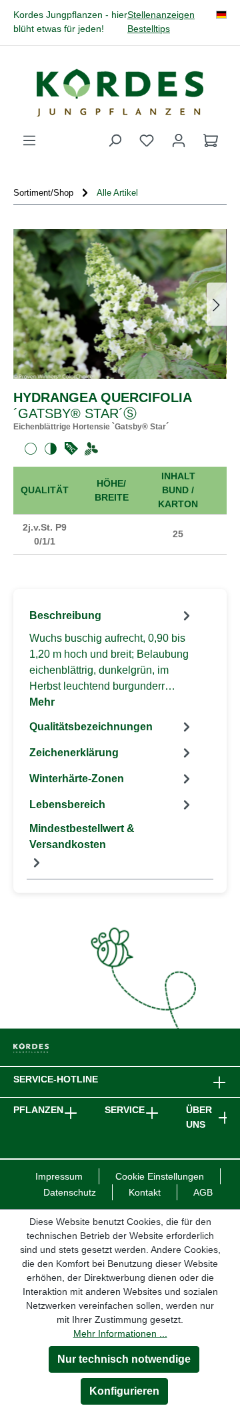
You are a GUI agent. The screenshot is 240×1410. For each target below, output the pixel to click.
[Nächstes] (217, 304)
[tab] (112, 658)
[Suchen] (115, 140)
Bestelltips (148, 29)
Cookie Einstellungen (159, 1176)
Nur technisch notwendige (124, 1359)
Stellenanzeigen (161, 15)
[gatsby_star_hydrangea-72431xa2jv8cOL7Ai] (120, 304)
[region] (120, 304)
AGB (203, 1192)
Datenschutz (69, 1192)
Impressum (59, 1176)
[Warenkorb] (211, 140)
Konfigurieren (124, 1391)
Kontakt (145, 1192)
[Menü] (29, 140)
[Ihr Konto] (179, 140)
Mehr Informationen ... (120, 1333)
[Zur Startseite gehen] (120, 93)
